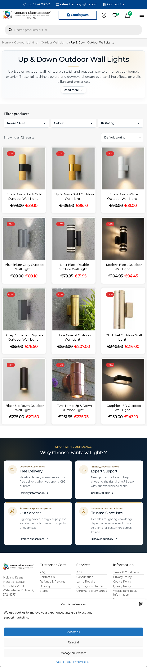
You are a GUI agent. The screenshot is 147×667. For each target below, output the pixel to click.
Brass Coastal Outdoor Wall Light (74, 337)
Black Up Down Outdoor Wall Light (25, 408)
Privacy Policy (81, 661)
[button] (141, 604)
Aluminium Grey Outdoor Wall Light (25, 267)
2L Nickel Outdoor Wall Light (124, 337)
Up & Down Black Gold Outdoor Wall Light (24, 196)
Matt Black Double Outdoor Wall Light (73, 267)
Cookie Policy (63, 661)
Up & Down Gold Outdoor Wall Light (74, 196)
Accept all (73, 631)
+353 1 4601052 (38, 4)
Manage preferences (74, 653)
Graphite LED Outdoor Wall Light (124, 408)
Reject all (73, 642)
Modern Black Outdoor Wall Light (124, 267)
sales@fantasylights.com (78, 4)
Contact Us (115, 4)
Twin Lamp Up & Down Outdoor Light (74, 408)
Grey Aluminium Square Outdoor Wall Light (24, 337)
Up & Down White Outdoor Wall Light (122, 196)
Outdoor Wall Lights (54, 42)
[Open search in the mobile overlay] (73, 30)
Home (6, 42)
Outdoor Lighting (26, 42)
